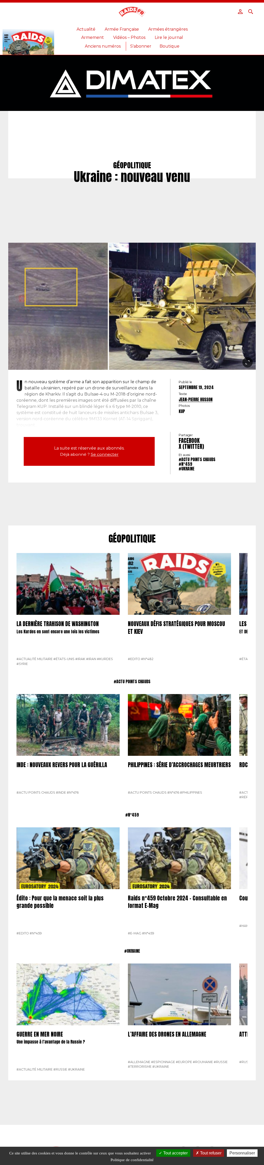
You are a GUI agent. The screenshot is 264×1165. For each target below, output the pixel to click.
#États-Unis (64, 659)
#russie (60, 1069)
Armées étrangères (168, 29)
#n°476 (73, 792)
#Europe (184, 1062)
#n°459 (185, 464)
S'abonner (140, 46)
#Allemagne (139, 1062)
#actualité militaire (34, 659)
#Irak (80, 659)
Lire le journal (169, 37)
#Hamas (246, 926)
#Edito (134, 659)
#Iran (91, 659)
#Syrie (22, 664)
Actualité (86, 29)
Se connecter (105, 454)
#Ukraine (186, 469)
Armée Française (122, 29)
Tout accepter (175, 1153)
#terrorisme (140, 1066)
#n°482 (147, 659)
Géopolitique (132, 539)
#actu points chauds (197, 459)
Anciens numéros (103, 46)
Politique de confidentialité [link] (132, 1160)
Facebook (189, 440)
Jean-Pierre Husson (195, 399)
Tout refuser (210, 1153)
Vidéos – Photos (129, 37)
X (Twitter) (191, 446)
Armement (92, 37)
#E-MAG (134, 933)
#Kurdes (105, 659)
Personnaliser (242, 1153)
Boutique (169, 46)
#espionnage (163, 1062)
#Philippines (191, 792)
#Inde (61, 792)
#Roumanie (203, 1062)
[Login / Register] (240, 11)
